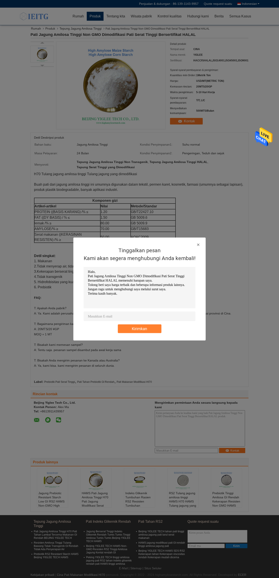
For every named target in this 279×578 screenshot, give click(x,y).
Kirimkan (139, 328)
